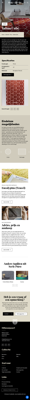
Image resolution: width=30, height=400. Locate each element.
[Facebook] (6, 345)
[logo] (15, 322)
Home (3, 34)
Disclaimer (4, 384)
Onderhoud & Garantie (21, 367)
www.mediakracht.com (20, 394)
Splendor (18, 354)
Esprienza (4, 354)
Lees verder (6, 202)
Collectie (7, 34)
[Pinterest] (9, 345)
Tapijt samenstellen (6, 372)
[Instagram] (3, 345)
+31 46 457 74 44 (6, 340)
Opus (3, 356)
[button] (12, 102)
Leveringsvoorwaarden (7, 386)
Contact (6, 314)
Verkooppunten (7, 74)
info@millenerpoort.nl (7, 339)
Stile (17, 356)
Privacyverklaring (6, 381)
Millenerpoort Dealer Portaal (9, 390)
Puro (11, 34)
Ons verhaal (4, 370)
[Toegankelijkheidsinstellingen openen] (27, 397)
